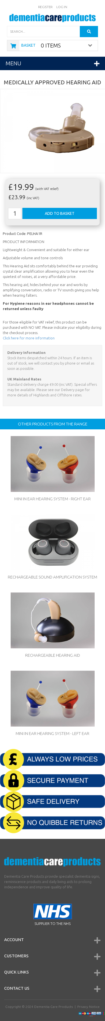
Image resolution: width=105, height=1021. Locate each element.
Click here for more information (29, 338)
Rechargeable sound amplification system (52, 577)
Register (45, 7)
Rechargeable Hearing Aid (52, 655)
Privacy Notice (88, 1006)
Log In (61, 7)
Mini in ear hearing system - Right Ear (52, 498)
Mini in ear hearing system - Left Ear (52, 733)
